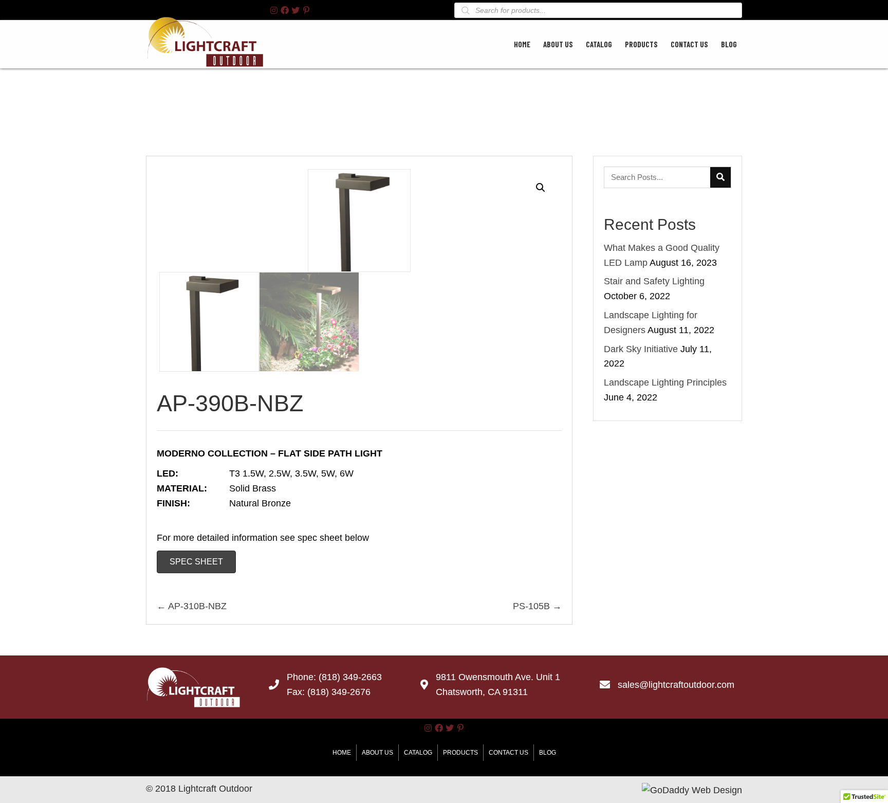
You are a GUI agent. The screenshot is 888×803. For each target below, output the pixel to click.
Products (460, 752)
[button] (274, 10)
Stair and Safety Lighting (654, 281)
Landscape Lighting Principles (665, 382)
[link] (522, 42)
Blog (547, 752)
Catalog (418, 752)
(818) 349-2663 (350, 677)
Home (341, 752)
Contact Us (508, 752)
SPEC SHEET (196, 561)
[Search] (720, 177)
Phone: (303, 677)
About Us (377, 752)
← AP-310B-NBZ (192, 606)
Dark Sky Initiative (641, 349)
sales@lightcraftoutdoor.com (676, 685)
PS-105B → (537, 606)
